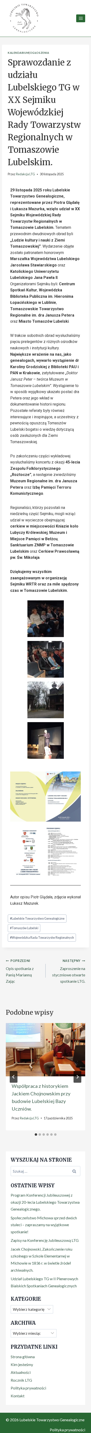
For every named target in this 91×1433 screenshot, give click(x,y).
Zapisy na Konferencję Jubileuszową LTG (45, 1240)
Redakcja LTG (25, 174)
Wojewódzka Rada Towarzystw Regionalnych (42, 937)
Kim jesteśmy (22, 1364)
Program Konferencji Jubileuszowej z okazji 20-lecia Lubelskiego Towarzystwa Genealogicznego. (45, 1202)
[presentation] (45, 1049)
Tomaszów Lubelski (24, 928)
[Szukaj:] (45, 1171)
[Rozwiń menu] (80, 18)
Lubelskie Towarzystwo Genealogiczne (37, 918)
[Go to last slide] (13, 1077)
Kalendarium (18, 52)
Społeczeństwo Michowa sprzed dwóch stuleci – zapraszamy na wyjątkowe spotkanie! (44, 1224)
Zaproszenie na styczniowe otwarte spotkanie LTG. (68, 971)
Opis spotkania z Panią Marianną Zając (20, 971)
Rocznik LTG (21, 1380)
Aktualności (21, 1372)
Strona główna (23, 1356)
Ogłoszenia (39, 52)
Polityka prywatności (28, 1388)
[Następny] (77, 1077)
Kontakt (18, 1395)
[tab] (36, 1134)
